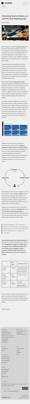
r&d (18, 354)
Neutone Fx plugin (19, 81)
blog (18, 350)
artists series (20, 348)
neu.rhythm (6, 360)
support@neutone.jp (21, 334)
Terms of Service (24, 396)
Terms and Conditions (13, 391)
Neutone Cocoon (22, 285)
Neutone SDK (18, 211)
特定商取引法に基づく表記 (23, 397)
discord (5, 376)
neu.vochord (6, 358)
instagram (6, 369)
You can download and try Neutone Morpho (14, 240)
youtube (5, 371)
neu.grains (6, 356)
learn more (4, 341)
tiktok (5, 373)
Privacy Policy (25, 395)
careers (19, 352)
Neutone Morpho (21, 46)
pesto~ (5, 362)
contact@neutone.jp (21, 331)
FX (4, 350)
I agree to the (10, 391)
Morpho (5, 348)
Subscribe (25, 388)
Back (4, 6)
